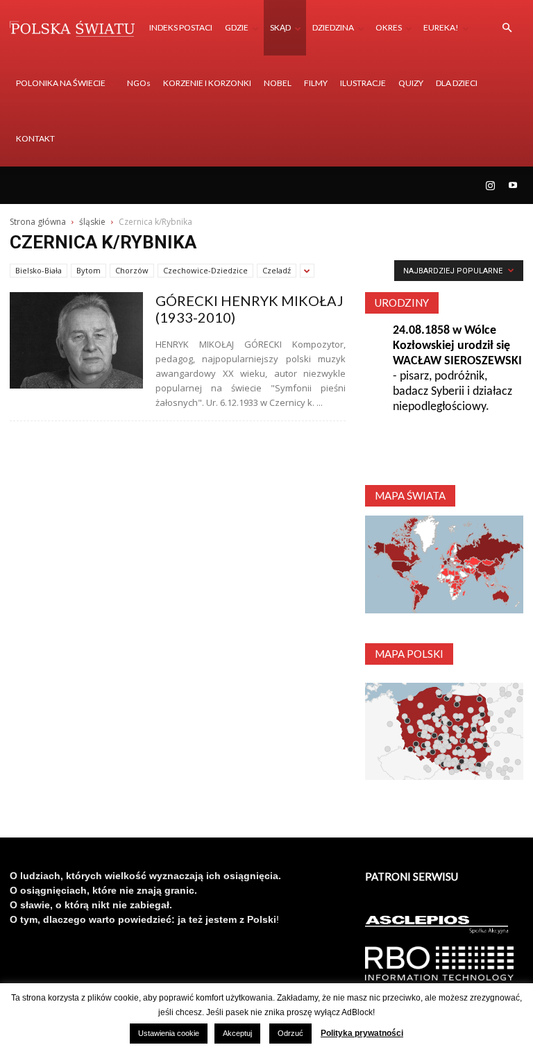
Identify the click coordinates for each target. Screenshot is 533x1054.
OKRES (388, 27)
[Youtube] (512, 185)
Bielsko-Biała (38, 270)
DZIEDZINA (333, 27)
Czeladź (276, 270)
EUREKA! (441, 27)
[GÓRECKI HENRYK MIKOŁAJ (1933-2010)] (76, 340)
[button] (506, 28)
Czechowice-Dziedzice (205, 270)
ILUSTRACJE (363, 83)
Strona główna (38, 222)
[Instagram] (490, 185)
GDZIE (236, 27)
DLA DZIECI (456, 83)
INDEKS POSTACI (180, 27)
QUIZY (410, 83)
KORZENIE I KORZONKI (207, 83)
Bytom (88, 270)
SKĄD (280, 27)
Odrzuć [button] (290, 1033)
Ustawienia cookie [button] (168, 1033)
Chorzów (132, 270)
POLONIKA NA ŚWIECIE (60, 83)
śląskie (92, 222)
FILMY (316, 83)
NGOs (139, 83)
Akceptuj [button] (237, 1033)
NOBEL (277, 83)
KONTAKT (35, 138)
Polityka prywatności (362, 1033)
